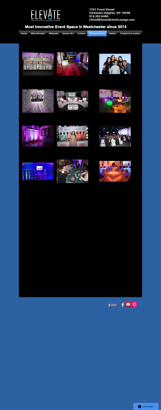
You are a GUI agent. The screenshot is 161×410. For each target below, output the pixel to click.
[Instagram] (134, 304)
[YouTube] (128, 304)
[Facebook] (122, 304)
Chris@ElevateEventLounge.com (112, 19)
